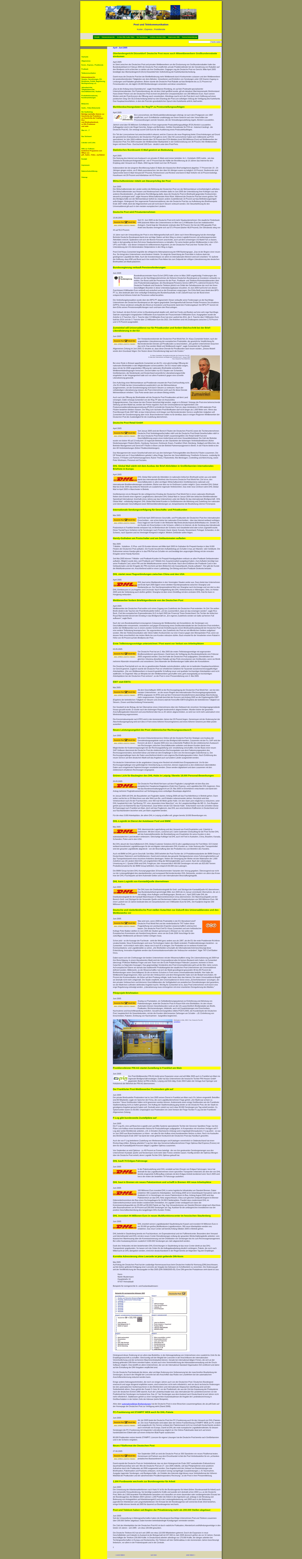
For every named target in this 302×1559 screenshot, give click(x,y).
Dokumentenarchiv (108, 37)
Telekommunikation (88, 73)
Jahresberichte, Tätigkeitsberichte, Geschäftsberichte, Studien (91, 90)
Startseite (84, 57)
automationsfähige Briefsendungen (136, 1404)
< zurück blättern (120, 1555)
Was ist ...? (85, 130)
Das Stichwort (86, 136)
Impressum (85, 165)
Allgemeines (85, 61)
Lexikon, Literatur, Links (158, 37)
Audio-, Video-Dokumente (90, 108)
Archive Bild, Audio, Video (125, 37)
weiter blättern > (190, 1555)
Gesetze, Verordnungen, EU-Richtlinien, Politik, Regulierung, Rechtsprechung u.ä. (93, 81)
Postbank (84, 69)
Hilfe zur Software (87, 149)
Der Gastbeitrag (142, 37)
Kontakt (84, 159)
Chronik (96, 37)
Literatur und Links (88, 142)
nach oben (154, 1555)
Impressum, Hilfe (174, 37)
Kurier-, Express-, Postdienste (92, 65)
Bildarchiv (85, 104)
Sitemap (84, 177)
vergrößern (177, 1021)
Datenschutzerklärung (189, 37)
